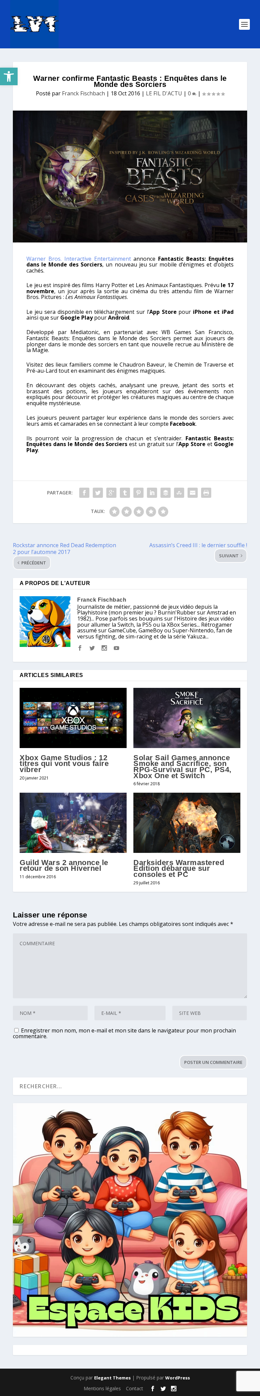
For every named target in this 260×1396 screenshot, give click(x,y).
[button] (9, 76)
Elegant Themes (112, 1378)
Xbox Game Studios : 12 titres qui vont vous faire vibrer (64, 763)
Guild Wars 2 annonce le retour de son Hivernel (64, 865)
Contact (134, 1388)
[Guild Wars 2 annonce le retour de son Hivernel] (73, 823)
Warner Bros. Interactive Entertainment (78, 258)
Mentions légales (102, 1388)
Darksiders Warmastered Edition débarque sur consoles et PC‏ (178, 868)
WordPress (177, 1378)
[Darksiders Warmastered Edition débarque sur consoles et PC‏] (186, 823)
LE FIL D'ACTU (164, 93)
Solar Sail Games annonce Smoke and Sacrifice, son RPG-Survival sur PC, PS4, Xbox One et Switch (182, 766)
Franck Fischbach (83, 93)
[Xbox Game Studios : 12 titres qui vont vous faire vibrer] (73, 718)
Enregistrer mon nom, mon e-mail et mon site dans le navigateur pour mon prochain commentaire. (124, 1033)
